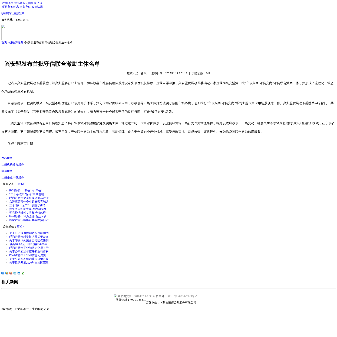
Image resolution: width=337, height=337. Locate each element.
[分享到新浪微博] (10, 273)
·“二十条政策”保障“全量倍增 (26, 194)
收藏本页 (7, 13)
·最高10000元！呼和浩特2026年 (27, 244)
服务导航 (25, 6)
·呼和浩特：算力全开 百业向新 (27, 216)
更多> (21, 184)
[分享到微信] (23, 273)
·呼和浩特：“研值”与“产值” (25, 190)
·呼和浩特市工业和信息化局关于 (28, 247)
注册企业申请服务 (12, 177)
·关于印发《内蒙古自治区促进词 (28, 240)
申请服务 (7, 171)
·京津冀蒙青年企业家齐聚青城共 (28, 201)
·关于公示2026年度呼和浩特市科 (28, 251)
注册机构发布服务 (12, 164)
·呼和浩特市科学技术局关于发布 (28, 236)
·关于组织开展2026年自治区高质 (28, 262)
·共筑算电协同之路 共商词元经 (27, 209)
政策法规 (37, 6)
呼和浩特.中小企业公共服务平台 (22, 3)
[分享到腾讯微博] (15, 273)
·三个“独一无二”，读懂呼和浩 (26, 205)
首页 (4, 6)
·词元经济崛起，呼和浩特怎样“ (27, 212)
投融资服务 (16, 42)
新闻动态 (13, 6)
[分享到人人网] (19, 273)
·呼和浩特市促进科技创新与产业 (28, 197)
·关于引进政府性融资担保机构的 (28, 233)
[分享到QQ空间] (6, 273)
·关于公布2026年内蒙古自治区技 (28, 258)
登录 (22, 13)
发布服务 (7, 158)
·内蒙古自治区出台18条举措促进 (28, 220)
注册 (16, 13)
